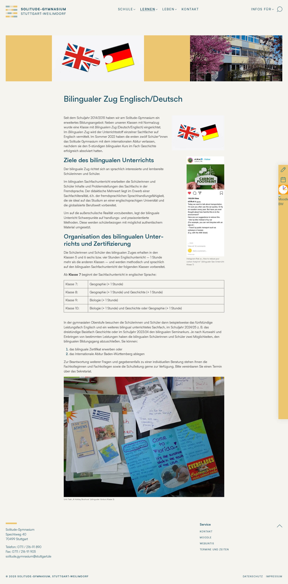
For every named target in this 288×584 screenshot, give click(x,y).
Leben (168, 9)
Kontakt (190, 9)
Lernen (147, 9)
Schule (125, 9)
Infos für (261, 9)
